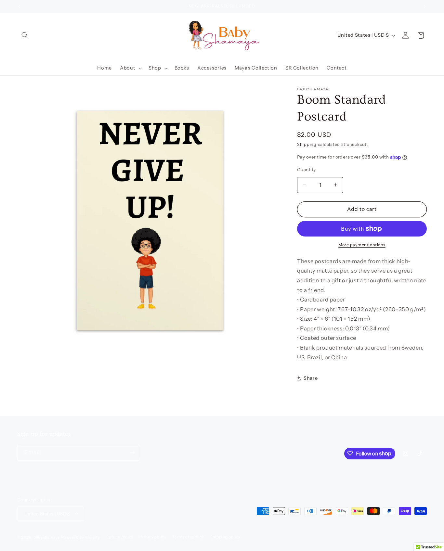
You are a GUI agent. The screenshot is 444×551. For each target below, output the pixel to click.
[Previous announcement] (19, 6)
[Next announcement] (425, 6)
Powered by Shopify (80, 537)
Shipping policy (225, 537)
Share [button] (311, 378)
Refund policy (120, 537)
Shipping (307, 144)
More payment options (361, 244)
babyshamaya (46, 537)
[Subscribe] (132, 452)
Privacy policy (152, 537)
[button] (24, 35)
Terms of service (188, 537)
